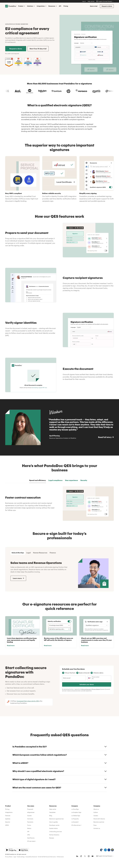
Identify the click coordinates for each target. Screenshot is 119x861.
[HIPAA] (101, 850)
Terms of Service (86, 689)
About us (96, 809)
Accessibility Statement (31, 856)
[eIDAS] (112, 850)
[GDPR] (109, 850)
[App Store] (23, 850)
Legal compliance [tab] (55, 480)
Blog (50, 815)
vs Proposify (75, 819)
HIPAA (7, 825)
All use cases (31, 841)
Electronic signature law (56, 819)
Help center (91, 1)
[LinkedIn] (77, 856)
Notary (29, 828)
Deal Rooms (30, 838)
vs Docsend (74, 822)
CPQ (28, 835)
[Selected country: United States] (90, 678)
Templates (52, 812)
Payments (30, 822)
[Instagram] (89, 856)
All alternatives (75, 825)
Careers (95, 815)
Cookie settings (21, 856)
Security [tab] (83, 480)
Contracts (30, 819)
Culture (95, 812)
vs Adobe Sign (75, 815)
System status (53, 828)
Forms (29, 825)
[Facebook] (81, 856)
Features (7, 815)
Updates (7, 819)
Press (95, 825)
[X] (85, 856)
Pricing (66, 6)
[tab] (17, 553)
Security (7, 822)
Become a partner (98, 822)
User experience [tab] (71, 480)
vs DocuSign (75, 809)
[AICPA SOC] (105, 850)
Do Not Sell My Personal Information (47, 856)
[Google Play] (11, 850)
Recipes (51, 838)
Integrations (8, 812)
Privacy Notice (95, 689)
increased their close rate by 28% (28, 701)
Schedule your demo (87, 684)
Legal (14, 856)
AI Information (60, 856)
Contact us (96, 828)
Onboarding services (55, 831)
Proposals (30, 809)
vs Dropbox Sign (76, 812)
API (60, 6)
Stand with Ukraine (99, 819)
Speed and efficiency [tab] (37, 480)
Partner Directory (54, 835)
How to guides (53, 822)
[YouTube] (92, 856)
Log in (84, 1)
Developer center (54, 825)
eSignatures (30, 812)
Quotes (29, 815)
